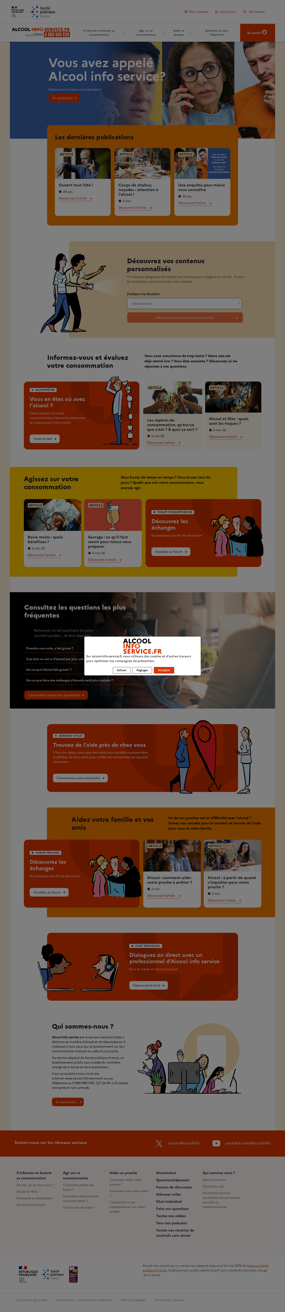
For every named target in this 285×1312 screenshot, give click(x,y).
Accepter (164, 670)
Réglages (142, 670)
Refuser (121, 670)
